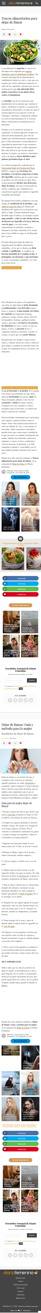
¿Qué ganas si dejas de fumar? (9, 528)
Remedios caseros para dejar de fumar (30, 1091)
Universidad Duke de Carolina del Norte (18, 168)
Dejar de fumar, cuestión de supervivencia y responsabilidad (28, 500)
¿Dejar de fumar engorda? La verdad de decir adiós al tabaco (29, 1115)
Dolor (23, 1126)
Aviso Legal (20, 1288)
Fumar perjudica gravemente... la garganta (29, 1065)
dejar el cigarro (26, 893)
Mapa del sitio (20, 1298)
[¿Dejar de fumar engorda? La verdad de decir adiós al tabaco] (30, 1120)
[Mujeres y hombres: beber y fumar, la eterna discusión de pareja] (11, 1094)
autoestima (29, 783)
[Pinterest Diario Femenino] (15, 700)
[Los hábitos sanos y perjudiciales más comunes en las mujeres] (11, 1054)
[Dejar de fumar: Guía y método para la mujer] (11, 505)
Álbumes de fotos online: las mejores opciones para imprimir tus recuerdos (11, 628)
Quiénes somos (20, 1278)
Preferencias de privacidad (20, 686)
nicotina (22, 875)
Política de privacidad (21, 1285)
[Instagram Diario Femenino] (20, 700)
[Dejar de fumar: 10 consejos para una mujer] (30, 530)
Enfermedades (31, 1126)
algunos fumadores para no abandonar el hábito (18, 73)
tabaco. (5, 985)
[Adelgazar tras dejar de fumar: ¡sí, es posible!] (11, 1120)
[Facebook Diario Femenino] (10, 700)
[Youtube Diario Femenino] (31, 700)
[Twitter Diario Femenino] (25, 700)
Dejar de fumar (18, 463)
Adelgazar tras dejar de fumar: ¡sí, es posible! (10, 1116)
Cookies (20, 1281)
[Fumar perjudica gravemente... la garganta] (30, 1069)
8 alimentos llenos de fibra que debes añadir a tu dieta (21, 544)
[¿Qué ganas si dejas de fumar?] (11, 530)
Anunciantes (20, 1295)
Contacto (20, 1291)
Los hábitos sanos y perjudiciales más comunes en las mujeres (10, 1050)
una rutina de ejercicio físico (19, 205)
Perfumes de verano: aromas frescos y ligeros (28, 630)
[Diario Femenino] (20, 4)
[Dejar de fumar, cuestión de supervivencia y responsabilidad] (30, 505)
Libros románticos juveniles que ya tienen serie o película (11, 653)
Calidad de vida (8, 1126)
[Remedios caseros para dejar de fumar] (30, 1094)
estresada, (11, 814)
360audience (27, 1310)
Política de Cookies (13, 689)
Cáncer (17, 1126)
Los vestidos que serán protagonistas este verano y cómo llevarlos (29, 653)
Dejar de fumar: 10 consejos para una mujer (30, 527)
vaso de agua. (9, 926)
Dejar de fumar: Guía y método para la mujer (9, 501)
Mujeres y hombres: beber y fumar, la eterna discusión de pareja (10, 1089)
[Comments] (20, 34)
